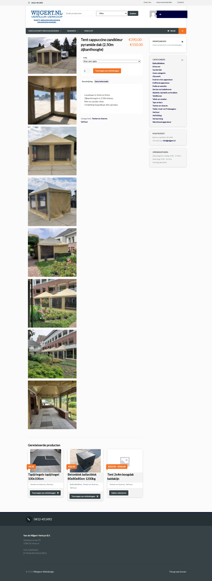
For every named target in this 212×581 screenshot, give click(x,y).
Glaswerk (156, 76)
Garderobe (157, 70)
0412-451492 (37, 3)
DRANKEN (71, 31)
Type (85, 58)
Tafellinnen (157, 96)
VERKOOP (88, 31)
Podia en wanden (160, 86)
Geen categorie (159, 73)
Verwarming (158, 119)
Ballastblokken (76, 484)
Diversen (156, 66)
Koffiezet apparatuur (161, 83)
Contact (180, 2)
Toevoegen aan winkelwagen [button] (44, 493)
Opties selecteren (118, 493)
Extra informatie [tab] (101, 81)
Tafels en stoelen (160, 99)
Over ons (147, 2)
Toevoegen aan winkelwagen (107, 71)
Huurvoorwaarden (164, 2)
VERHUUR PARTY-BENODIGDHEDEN (43, 31)
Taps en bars (158, 102)
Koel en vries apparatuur (163, 79)
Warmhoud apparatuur (162, 122)
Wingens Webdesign (44, 571)
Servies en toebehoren (162, 89)
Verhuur (84, 122)
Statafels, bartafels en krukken (165, 92)
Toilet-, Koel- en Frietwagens (164, 109)
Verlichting (157, 115)
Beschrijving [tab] (87, 81)
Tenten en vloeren (99, 118)
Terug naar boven (177, 571)
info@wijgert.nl (169, 140)
